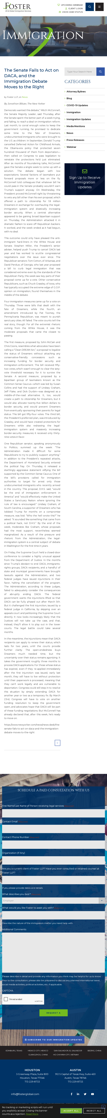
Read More (32, 1114)
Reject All (94, 1111)
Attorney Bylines (76, 91)
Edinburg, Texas (14, 1050)
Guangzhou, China (38, 1054)
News (25, 97)
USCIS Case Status (72, 12)
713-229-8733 (32, 1081)
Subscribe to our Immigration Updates (54, 1040)
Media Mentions (76, 126)
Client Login (75, 8)
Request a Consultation (53, 1014)
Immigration (74, 112)
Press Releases (75, 140)
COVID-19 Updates (77, 105)
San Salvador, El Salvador (68, 1050)
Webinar (71, 147)
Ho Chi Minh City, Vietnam (66, 1054)
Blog (69, 98)
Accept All (71, 1111)
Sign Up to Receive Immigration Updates (84, 182)
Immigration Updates (79, 119)
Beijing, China (94, 1050)
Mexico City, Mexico (38, 1050)
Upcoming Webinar (71, 5)
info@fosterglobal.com (25, 1094)
